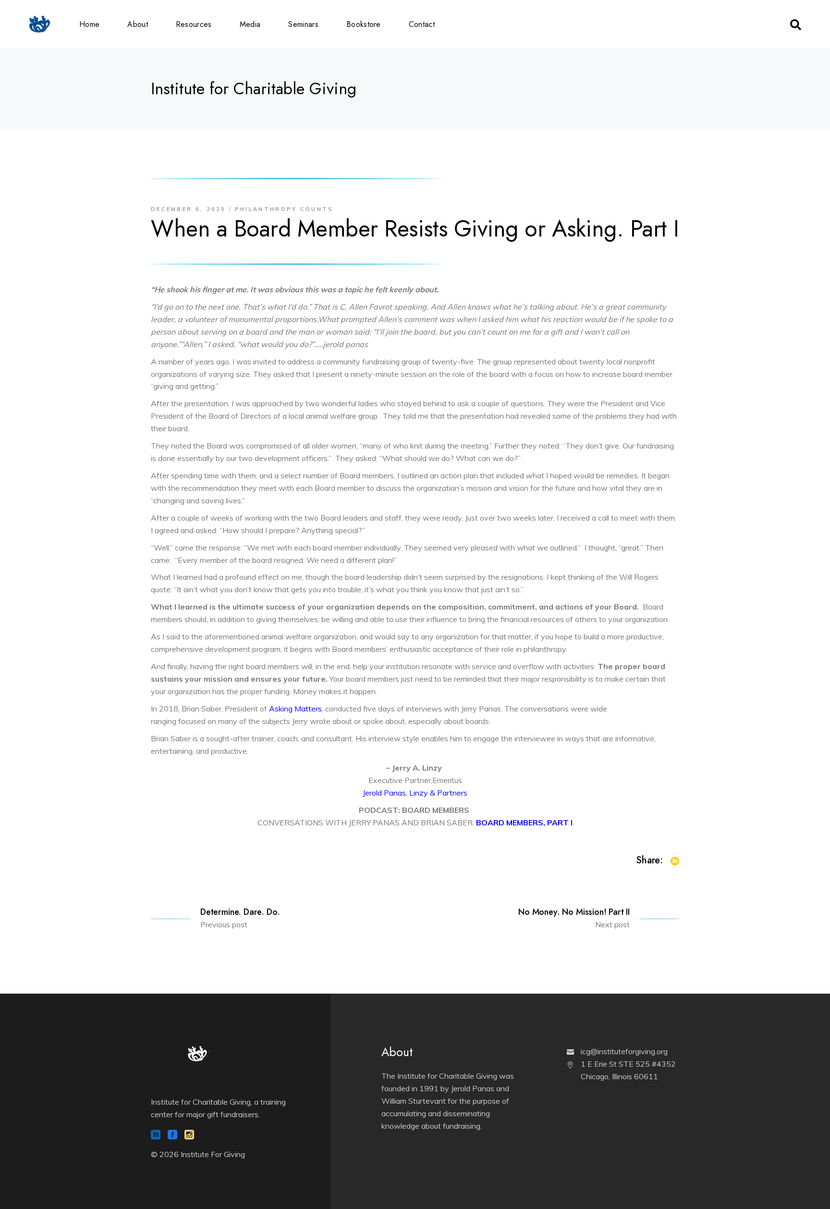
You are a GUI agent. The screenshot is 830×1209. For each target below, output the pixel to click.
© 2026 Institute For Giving (198, 1154)
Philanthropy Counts (284, 209)
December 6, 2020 (188, 209)
